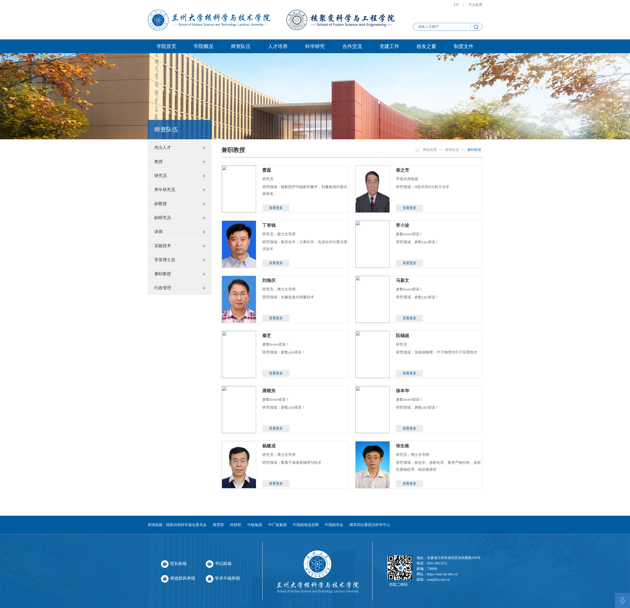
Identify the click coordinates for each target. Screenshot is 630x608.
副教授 (160, 203)
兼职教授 (162, 274)
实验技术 (162, 245)
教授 (158, 161)
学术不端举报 (227, 578)
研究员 (160, 175)
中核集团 (254, 525)
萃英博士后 (164, 259)
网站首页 (430, 150)
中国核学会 (334, 525)
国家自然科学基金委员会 (186, 525)
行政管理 (162, 288)
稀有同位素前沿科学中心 (369, 525)
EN (456, 5)
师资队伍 (452, 150)
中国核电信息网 (306, 525)
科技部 (235, 525)
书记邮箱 (223, 563)
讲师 (158, 231)
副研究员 (162, 217)
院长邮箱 (178, 563)
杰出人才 (162, 147)
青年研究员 (164, 189)
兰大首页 (475, 5)
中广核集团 (277, 525)
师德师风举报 (182, 578)
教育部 (218, 525)
